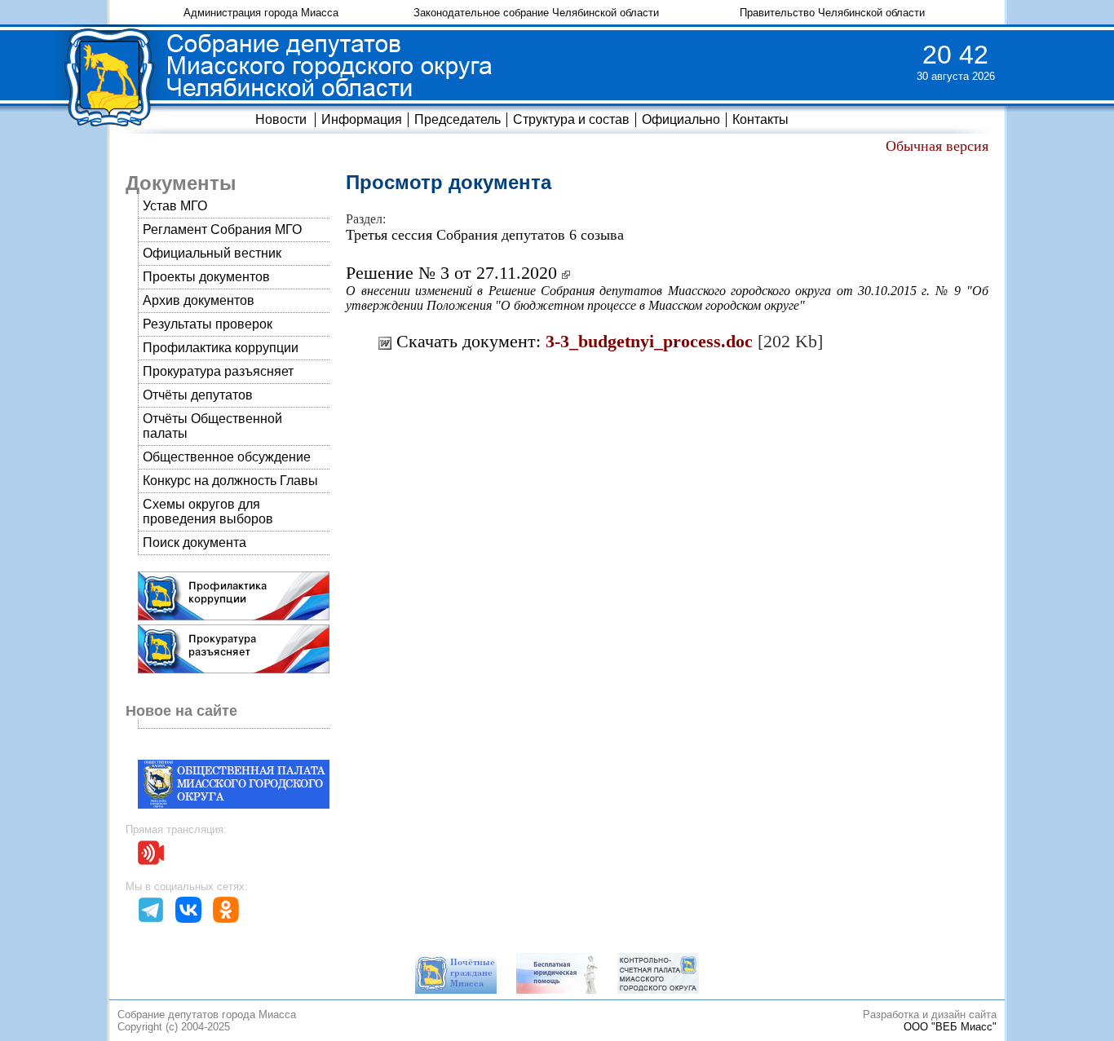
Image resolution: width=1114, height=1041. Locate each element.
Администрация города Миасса (260, 13)
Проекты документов (206, 277)
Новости (281, 119)
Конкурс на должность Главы (230, 480)
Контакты (760, 119)
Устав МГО (175, 206)
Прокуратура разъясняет (218, 371)
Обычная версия (937, 146)
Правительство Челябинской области (832, 13)
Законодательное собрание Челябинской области (536, 13)
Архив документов (198, 300)
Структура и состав (571, 119)
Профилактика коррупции (220, 348)
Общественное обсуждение (227, 457)
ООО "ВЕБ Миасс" (950, 1027)
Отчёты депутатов (198, 395)
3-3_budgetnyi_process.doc (649, 341)
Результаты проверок (207, 324)
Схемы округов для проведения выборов (208, 511)
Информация (361, 119)
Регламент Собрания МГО (222, 229)
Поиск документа (194, 542)
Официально (681, 119)
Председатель (457, 119)
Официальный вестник (212, 253)
